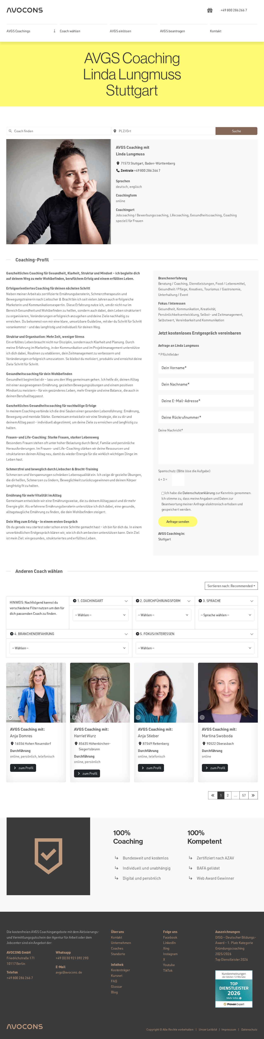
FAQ (114, 981)
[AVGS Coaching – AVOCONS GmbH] (25, 9)
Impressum (229, 1029)
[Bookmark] (10, 717)
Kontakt (116, 937)
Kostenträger (120, 970)
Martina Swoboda (217, 735)
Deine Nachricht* (170, 430)
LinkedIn (169, 943)
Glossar (116, 986)
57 (244, 795)
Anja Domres (21, 735)
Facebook (170, 937)
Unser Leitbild (208, 1029)
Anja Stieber (148, 735)
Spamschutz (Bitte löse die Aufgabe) (184, 475)
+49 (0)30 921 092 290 (72, 958)
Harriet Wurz (85, 735)
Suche (236, 131)
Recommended (230, 586)
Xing (166, 948)
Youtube (169, 965)
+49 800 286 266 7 (147, 170)
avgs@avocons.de (69, 972)
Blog (114, 992)
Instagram (170, 954)
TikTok (168, 970)
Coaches (117, 948)
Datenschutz (249, 1029)
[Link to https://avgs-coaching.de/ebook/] (209, 10)
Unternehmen (121, 943)
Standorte (118, 954)
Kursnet (116, 975)
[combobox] (59, 131)
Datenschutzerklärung (199, 493)
